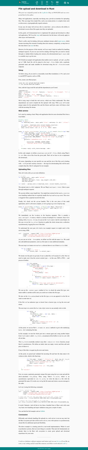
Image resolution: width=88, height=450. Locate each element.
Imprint (49, 448)
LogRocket (45, 12)
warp (38, 35)
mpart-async (61, 41)
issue (32, 46)
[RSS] (68, 3)
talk (64, 443)
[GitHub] (65, 3)
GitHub (42, 411)
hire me (59, 441)
